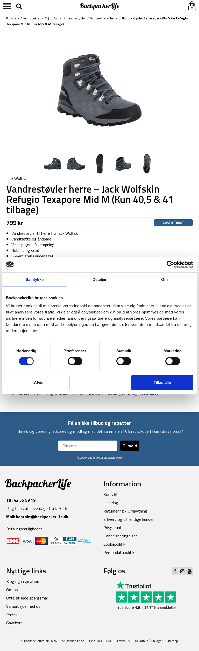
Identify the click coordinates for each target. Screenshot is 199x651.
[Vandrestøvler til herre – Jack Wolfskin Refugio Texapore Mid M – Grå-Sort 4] (76, 163)
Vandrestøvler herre (104, 18)
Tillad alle (162, 382)
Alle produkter (30, 18)
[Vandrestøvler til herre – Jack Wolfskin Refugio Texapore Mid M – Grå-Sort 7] (99, 89)
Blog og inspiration (22, 581)
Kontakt (110, 494)
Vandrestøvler (76, 18)
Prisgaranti (113, 527)
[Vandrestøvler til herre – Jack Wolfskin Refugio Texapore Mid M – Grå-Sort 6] (146, 163)
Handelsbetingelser (120, 536)
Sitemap (172, 640)
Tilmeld (130, 446)
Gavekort (14, 623)
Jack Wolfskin (18, 178)
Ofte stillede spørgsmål (27, 598)
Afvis (38, 382)
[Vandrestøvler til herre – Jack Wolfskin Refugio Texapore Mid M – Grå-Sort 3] (123, 163)
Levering (110, 503)
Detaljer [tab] (100, 279)
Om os (12, 590)
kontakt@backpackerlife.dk (42, 517)
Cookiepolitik (114, 544)
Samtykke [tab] (35, 279)
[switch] (75, 361)
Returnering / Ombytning (125, 511)
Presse (12, 614)
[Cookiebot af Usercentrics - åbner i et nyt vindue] (170, 264)
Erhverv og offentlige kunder (128, 519)
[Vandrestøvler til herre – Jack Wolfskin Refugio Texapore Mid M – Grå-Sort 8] (52, 163)
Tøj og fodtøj (53, 18)
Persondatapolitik (118, 552)
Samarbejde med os (23, 606)
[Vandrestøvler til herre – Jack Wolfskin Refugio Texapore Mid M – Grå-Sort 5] (99, 163)
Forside (11, 18)
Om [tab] (164, 279)
